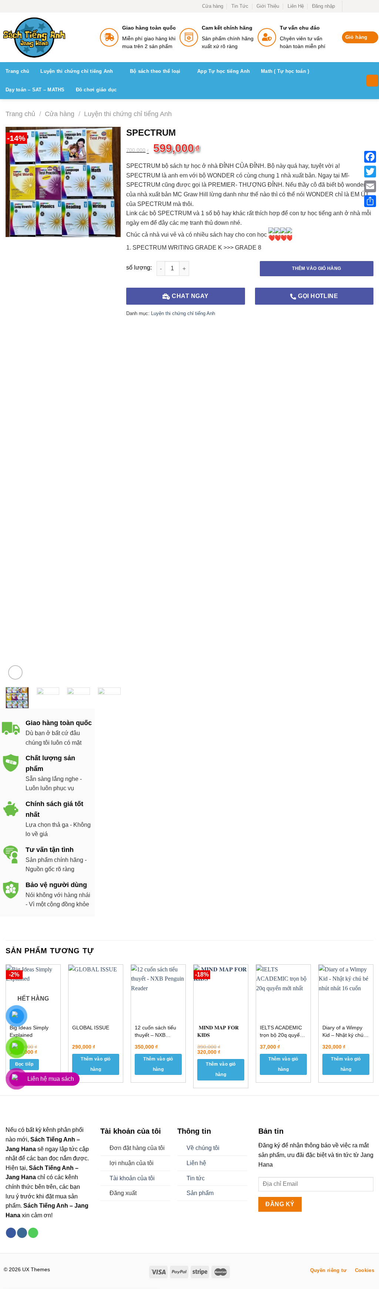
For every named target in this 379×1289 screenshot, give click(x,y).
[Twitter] (370, 171)
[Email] (370, 186)
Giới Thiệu (267, 6)
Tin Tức (239, 6)
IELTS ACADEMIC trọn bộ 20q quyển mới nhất (281, 1033)
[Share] (370, 201)
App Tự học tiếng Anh (223, 71)
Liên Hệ (296, 6)
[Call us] (33, 1233)
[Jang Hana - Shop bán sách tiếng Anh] (55, 37)
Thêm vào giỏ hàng (316, 268)
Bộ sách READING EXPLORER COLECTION (97, 1265)
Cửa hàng (212, 6)
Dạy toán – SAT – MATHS (35, 89)
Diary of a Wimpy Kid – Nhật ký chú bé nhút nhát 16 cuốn (342, 1033)
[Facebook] (370, 156)
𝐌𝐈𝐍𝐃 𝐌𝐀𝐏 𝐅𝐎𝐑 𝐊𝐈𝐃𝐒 (218, 1031)
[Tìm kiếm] (372, 81)
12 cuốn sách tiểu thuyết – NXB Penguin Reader (155, 1033)
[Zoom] (15, 672)
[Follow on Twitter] (362, 6)
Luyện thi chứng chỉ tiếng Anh (76, 71)
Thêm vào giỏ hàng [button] (95, 1064)
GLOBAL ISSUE (90, 1028)
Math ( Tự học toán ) (285, 71)
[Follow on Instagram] (355, 6)
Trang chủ (17, 71)
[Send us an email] (370, 6)
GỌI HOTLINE (317, 296)
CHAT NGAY (189, 296)
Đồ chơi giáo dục (96, 89)
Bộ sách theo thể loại (155, 71)
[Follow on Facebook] (348, 6)
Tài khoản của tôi (132, 1178)
